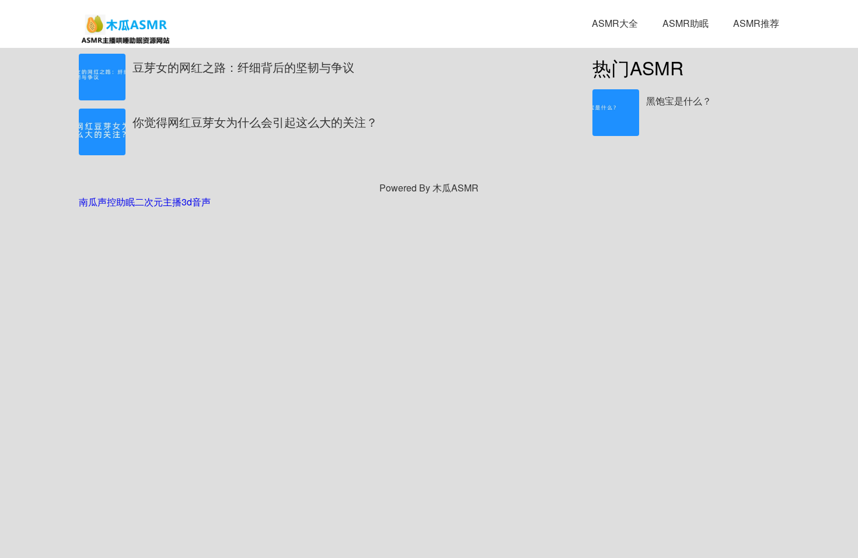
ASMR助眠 (685, 23)
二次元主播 (158, 201)
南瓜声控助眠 (107, 201)
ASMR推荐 (756, 23)
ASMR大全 (615, 23)
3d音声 (196, 201)
